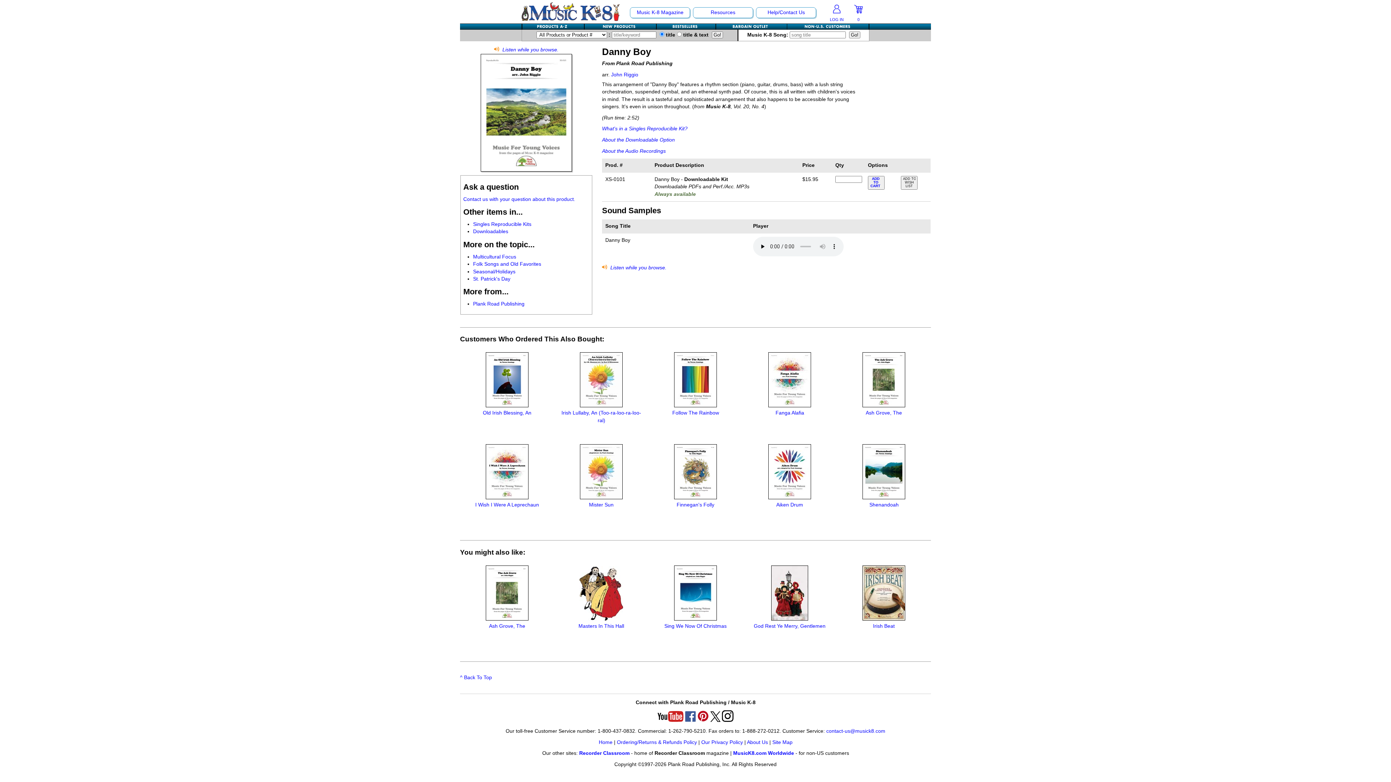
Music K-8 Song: (768, 35)
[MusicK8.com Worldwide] (828, 27)
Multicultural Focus (494, 257)
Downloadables (490, 231)
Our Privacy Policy (722, 742)
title (669, 35)
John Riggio (624, 74)
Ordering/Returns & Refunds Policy (657, 742)
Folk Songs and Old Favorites (507, 264)
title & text (695, 35)
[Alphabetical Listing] (553, 27)
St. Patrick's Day (491, 279)
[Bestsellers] (686, 27)
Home (606, 742)
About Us (757, 742)
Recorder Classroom (604, 753)
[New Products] (621, 27)
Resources (723, 12)
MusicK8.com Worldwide (763, 753)
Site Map (782, 742)
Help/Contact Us (786, 12)
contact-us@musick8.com (855, 731)
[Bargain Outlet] (751, 27)
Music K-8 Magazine (660, 12)
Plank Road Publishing (499, 304)
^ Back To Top (476, 677)
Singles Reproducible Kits (502, 224)
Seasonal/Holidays (494, 271)
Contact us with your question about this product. (519, 199)
